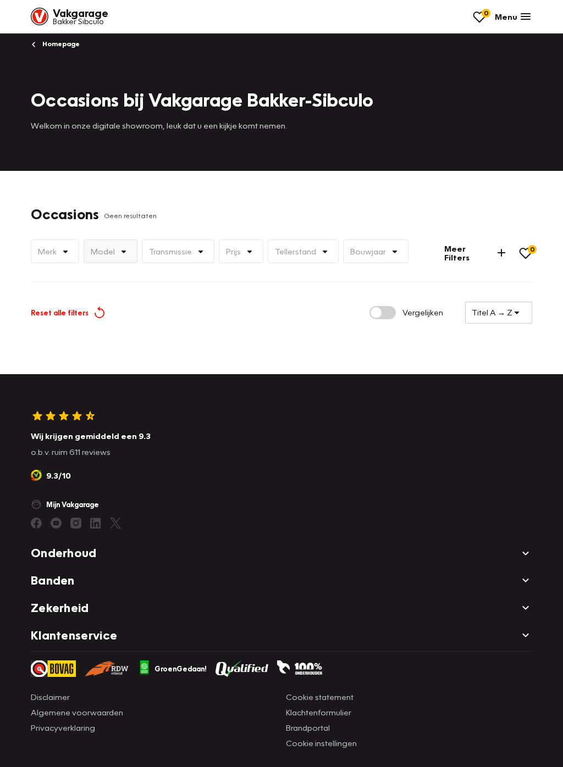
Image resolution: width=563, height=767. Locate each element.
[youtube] (56, 523)
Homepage (60, 43)
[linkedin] (95, 523)
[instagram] (75, 523)
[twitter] (115, 523)
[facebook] (36, 523)
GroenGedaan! (180, 668)
